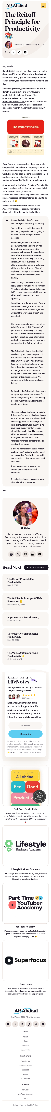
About (25, 1037)
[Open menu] (43, 5)
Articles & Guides (25, 1066)
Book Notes (25, 1078)
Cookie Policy (32, 1105)
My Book (25, 1090)
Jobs (25, 1041)
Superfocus (26, 984)
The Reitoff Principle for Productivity (20, 580)
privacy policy (23, 752)
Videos (25, 1074)
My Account (25, 1050)
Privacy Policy (18, 1105)
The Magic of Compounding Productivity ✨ (22, 654)
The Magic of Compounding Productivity (22, 635)
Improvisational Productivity (23, 617)
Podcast (25, 1070)
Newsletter (25, 1061)
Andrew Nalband (14, 105)
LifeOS (25, 1098)
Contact (25, 1046)
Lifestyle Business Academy (25, 869)
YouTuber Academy (26, 926)
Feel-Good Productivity (25, 809)
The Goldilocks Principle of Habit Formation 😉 (25, 600)
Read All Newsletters (36, 567)
